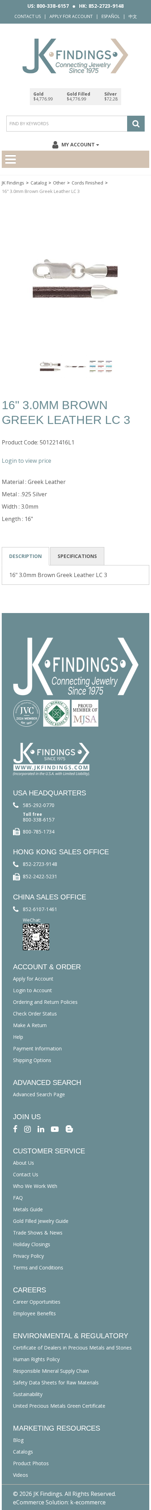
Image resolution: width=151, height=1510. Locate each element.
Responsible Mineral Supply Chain (51, 1371)
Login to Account (32, 990)
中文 (133, 16)
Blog (18, 1440)
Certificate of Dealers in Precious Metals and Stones (72, 1347)
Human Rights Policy (36, 1359)
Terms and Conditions (38, 1267)
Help (18, 1036)
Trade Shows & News (38, 1232)
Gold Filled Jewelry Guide (40, 1221)
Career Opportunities (36, 1301)
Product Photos (31, 1463)
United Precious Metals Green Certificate (59, 1405)
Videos (20, 1475)
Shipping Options (32, 1060)
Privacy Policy (28, 1256)
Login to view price (26, 461)
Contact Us (27, 16)
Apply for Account (71, 16)
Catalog (39, 183)
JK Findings (13, 183)
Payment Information (37, 1048)
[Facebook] (15, 1128)
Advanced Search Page (39, 1094)
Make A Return (30, 1025)
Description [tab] (25, 556)
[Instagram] (27, 1128)
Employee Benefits (34, 1313)
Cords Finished (87, 183)
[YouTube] (55, 1128)
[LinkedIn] (41, 1128)
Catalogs (23, 1451)
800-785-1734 (38, 831)
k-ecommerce (88, 1502)
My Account (78, 144)
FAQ (18, 1197)
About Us (23, 1162)
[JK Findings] (75, 56)
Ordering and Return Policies (45, 1002)
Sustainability (27, 1394)
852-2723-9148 (40, 864)
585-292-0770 (38, 805)
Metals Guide (28, 1209)
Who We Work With (35, 1186)
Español (110, 16)
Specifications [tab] (77, 556)
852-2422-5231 (40, 876)
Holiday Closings (31, 1244)
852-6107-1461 (40, 909)
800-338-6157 (38, 819)
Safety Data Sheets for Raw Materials (56, 1382)
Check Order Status (35, 1013)
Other (59, 183)
